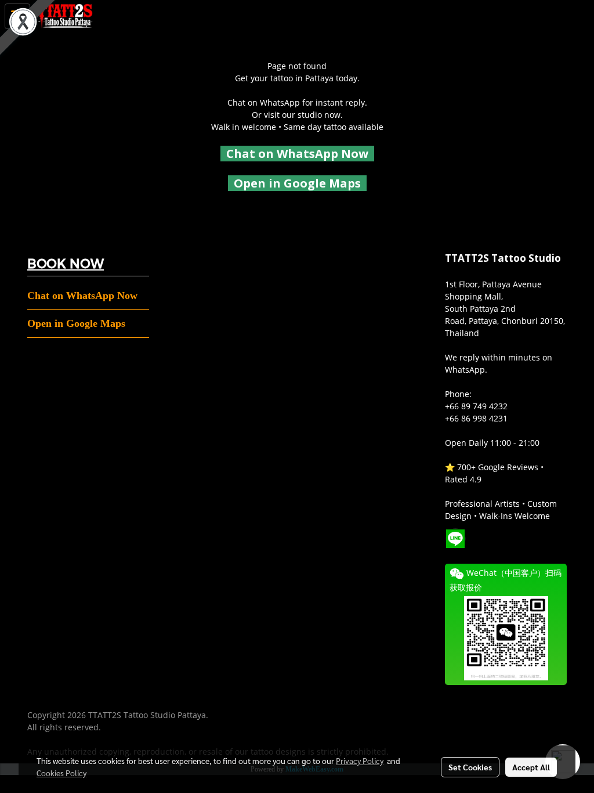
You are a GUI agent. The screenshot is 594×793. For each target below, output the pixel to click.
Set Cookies (470, 767)
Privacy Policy (359, 760)
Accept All (531, 767)
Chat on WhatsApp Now (297, 153)
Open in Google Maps (76, 323)
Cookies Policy (61, 772)
